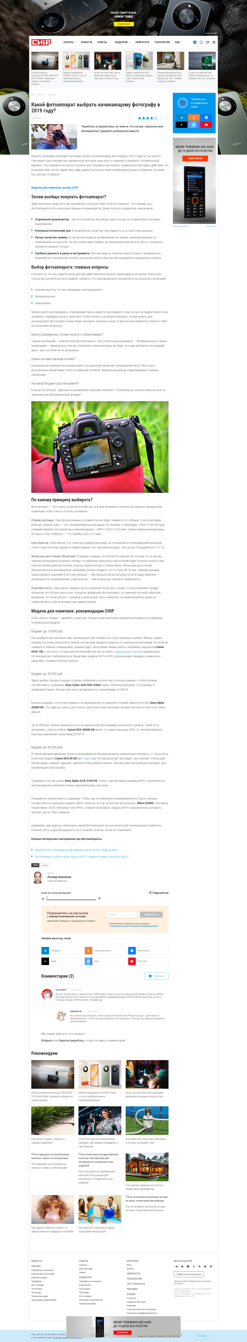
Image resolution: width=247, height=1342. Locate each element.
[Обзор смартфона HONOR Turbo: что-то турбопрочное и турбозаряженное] (99, 1074)
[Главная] (32, 94)
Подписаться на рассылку (189, 1274)
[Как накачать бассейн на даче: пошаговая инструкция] (99, 1209)
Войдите (46, 1040)
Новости (86, 42)
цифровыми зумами (128, 651)
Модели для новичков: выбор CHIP (54, 187)
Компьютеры (85, 1285)
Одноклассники (102, 950)
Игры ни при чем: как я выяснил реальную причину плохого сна (107, 75)
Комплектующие (39, 1277)
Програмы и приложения (91, 1300)
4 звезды (152, 118)
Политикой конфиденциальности (144, 926)
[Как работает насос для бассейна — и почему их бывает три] (147, 1120)
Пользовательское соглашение (141, 1309)
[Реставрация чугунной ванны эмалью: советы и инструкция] (52, 1156)
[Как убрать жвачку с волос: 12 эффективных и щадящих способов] (52, 1209)
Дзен (53, 961)
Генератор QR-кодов (136, 1302)
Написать (159, 976)
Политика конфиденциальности (142, 1313)
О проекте (131, 1298)
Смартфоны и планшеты (42, 1270)
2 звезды (144, 118)
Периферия (36, 1281)
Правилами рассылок (120, 926)
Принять (202, 1336)
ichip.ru (131, 1294)
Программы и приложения (43, 1300)
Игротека (132, 1261)
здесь (87, 758)
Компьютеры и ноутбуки (42, 1274)
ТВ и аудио (36, 1292)
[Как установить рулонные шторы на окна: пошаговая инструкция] (147, 1199)
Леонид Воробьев (59, 877)
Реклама (132, 1289)
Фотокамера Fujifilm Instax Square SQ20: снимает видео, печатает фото (81, 856)
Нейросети (142, 42)
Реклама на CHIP (181, 226)
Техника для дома (39, 1296)
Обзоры (68, 42)
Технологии (162, 42)
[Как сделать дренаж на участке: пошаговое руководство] (147, 1167)
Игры (129, 1265)
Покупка (83, 1265)
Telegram (56, 950)
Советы (102, 42)
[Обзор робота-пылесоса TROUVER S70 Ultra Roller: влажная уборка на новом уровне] (52, 1074)
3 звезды (148, 118)
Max (96, 961)
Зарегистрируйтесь (71, 1040)
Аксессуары (37, 1289)
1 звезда (140, 118)
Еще (177, 42)
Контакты (211, 226)
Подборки (121, 42)
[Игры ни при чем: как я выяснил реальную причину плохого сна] (147, 1074)
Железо (130, 1269)
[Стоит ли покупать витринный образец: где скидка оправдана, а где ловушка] (99, 1120)
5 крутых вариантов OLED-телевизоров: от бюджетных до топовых (202, 75)
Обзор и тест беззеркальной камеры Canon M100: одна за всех (76, 850)
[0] (99, 898)
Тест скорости (136, 1284)
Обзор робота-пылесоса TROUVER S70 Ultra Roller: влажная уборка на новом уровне (44, 78)
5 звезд (155, 118)
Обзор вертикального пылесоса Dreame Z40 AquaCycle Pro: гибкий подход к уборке (169, 77)
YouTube (142, 961)
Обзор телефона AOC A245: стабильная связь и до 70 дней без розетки (139, 77)
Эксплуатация (85, 1269)
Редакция (131, 1305)
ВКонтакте (143, 950)
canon (45, 865)
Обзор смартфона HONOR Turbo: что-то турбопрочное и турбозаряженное (74, 77)
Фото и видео (37, 1285)
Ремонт (82, 1272)
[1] (42, 898)
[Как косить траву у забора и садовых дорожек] (52, 1120)
